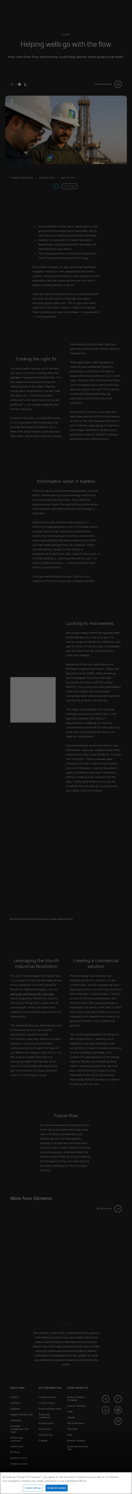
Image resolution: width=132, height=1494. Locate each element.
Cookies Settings (33, 1488)
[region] (66, 1483)
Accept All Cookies (56, 1488)
